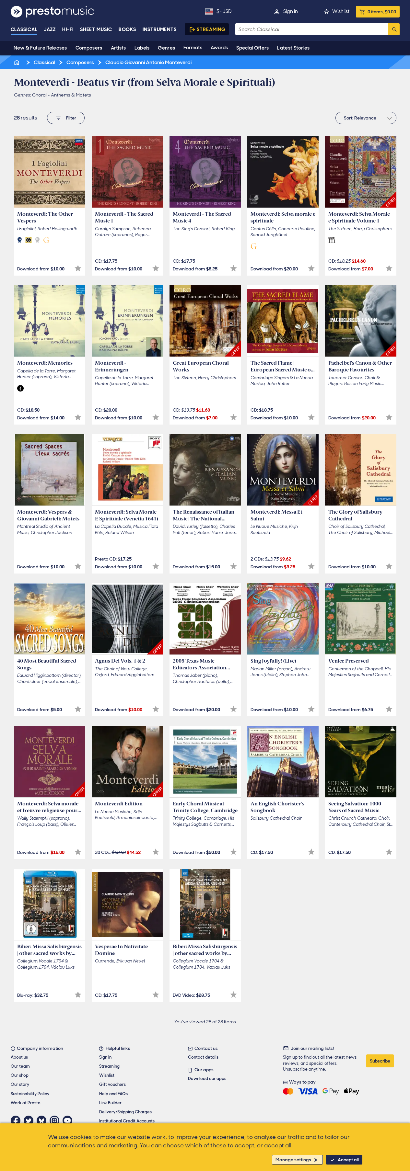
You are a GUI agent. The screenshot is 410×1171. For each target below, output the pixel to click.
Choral (39, 95)
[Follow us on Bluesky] (43, 1120)
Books (127, 29)
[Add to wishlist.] (78, 268)
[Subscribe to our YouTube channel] (69, 1120)
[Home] (17, 62)
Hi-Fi (68, 29)
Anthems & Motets (71, 95)
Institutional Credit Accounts (127, 1121)
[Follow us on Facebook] (17, 1120)
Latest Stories (293, 48)
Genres (166, 48)
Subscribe (380, 1061)
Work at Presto (26, 1103)
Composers (89, 48)
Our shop (20, 1075)
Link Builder (110, 1103)
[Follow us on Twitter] (30, 1120)
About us (19, 1057)
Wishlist (340, 11)
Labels (142, 48)
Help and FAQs (113, 1094)
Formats (192, 47)
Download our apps (207, 1078)
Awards (219, 47)
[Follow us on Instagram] (56, 1120)
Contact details (203, 1057)
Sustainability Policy (30, 1094)
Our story (20, 1084)
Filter (71, 118)
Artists (118, 48)
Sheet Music (96, 29)
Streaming (211, 29)
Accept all (348, 1160)
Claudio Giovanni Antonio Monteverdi (148, 62)
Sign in (290, 11)
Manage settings (293, 1160)
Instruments (160, 29)
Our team (20, 1066)
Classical (24, 29)
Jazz (50, 29)
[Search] (394, 29)
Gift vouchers (112, 1084)
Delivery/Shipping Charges (125, 1112)
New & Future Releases (40, 48)
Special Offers (252, 48)
